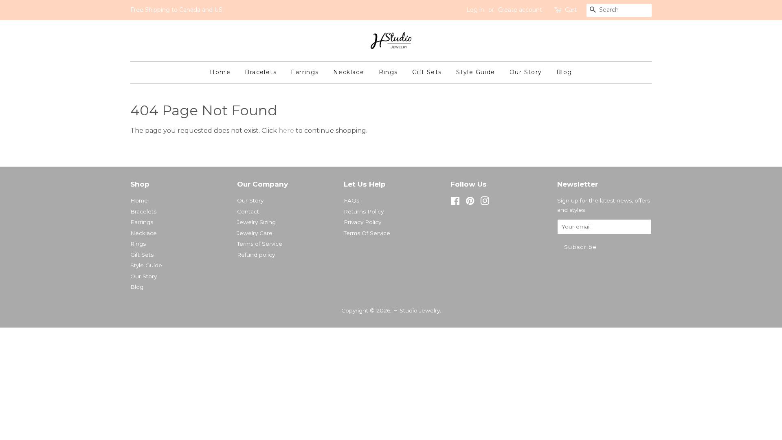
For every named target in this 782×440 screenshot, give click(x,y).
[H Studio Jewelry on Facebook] (455, 202)
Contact (248, 211)
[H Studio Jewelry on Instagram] (484, 202)
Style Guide (475, 72)
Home (220, 72)
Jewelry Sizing (256, 222)
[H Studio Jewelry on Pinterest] (470, 202)
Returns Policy (364, 211)
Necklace (348, 72)
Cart (571, 9)
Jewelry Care (254, 233)
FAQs (351, 200)
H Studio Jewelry (416, 310)
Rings (388, 72)
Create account (520, 9)
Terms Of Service (367, 233)
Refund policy (256, 254)
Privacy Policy (362, 222)
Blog (564, 72)
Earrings (305, 72)
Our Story (526, 72)
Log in (475, 9)
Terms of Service (259, 243)
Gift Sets (427, 72)
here (286, 130)
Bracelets (261, 72)
